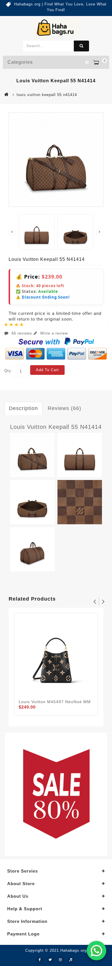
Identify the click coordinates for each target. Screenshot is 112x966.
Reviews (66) (64, 408)
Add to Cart (47, 370)
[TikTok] (71, 960)
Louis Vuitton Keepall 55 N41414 (56, 427)
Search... (81, 46)
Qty (7, 371)
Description (23, 408)
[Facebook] (40, 960)
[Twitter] (50, 960)
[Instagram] (60, 960)
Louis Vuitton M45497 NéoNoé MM (55, 701)
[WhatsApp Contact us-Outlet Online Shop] (96, 950)
